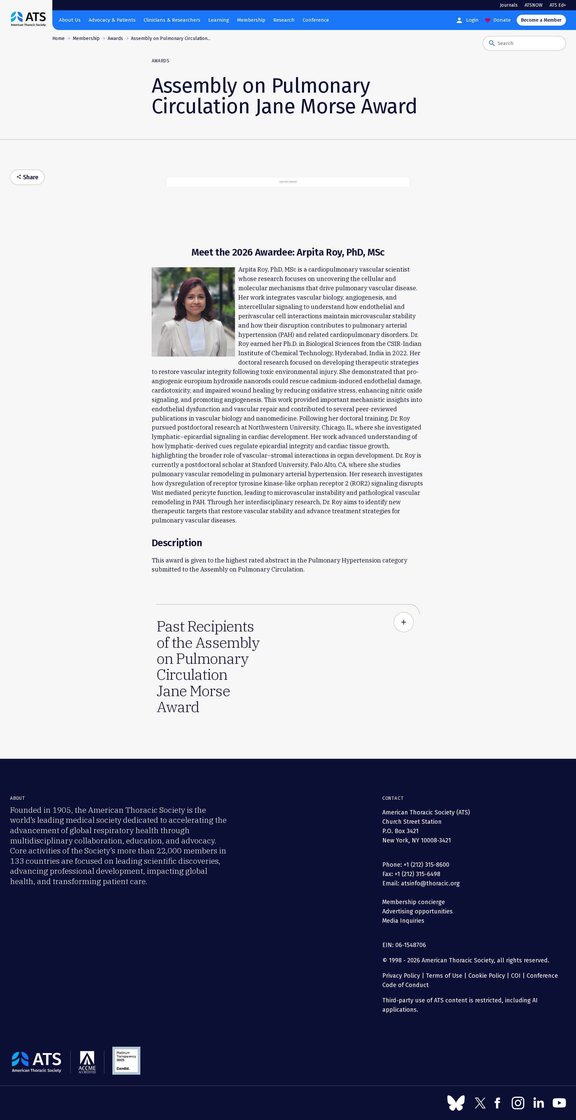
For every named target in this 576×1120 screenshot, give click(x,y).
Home (58, 38)
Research (284, 20)
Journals (509, 5)
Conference (316, 20)
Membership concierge (413, 902)
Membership (251, 20)
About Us (70, 20)
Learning (218, 20)
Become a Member (541, 20)
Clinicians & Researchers (172, 20)
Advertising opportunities (417, 911)
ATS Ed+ (558, 5)
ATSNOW (534, 5)
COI (516, 975)
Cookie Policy (486, 975)
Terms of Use (444, 975)
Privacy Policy (401, 975)
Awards (115, 38)
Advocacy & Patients (112, 20)
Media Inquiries (403, 920)
